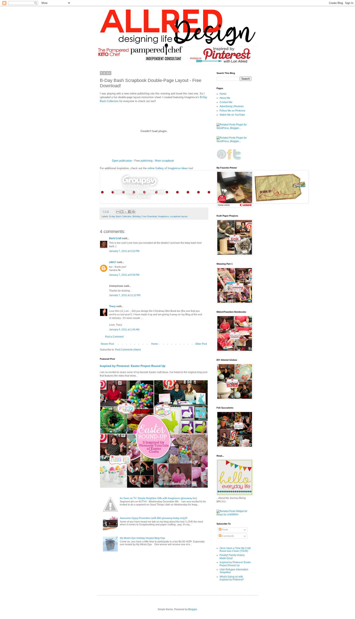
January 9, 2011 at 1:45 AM (124, 329)
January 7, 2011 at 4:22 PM (124, 251)
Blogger (192, 609)
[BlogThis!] (122, 212)
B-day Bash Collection (120, 216)
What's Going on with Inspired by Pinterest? (232, 578)
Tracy (112, 306)
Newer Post (107, 343)
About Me (225, 97)
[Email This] (118, 212)
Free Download (149, 216)
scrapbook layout (178, 216)
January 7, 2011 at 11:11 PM (124, 295)
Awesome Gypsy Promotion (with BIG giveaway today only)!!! (153, 518)
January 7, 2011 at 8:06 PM (124, 274)
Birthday (137, 216)
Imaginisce (163, 216)
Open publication (122, 160)
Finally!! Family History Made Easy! (232, 556)
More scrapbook (164, 160)
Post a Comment (114, 336)
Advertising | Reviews (232, 106)
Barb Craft (115, 238)
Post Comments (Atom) (128, 349)
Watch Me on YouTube (232, 114)
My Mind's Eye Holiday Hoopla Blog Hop (142, 538)
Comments (227, 536)
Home (154, 343)
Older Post (201, 343)
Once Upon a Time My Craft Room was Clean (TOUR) (235, 549)
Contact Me (226, 102)
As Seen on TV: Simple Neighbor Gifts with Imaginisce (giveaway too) (158, 498)
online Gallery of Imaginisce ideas (168, 168)
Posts (224, 529)
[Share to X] (126, 212)
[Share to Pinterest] (133, 212)
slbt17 (112, 262)
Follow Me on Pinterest (232, 110)
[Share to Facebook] (130, 212)
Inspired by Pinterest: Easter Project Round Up (132, 365)
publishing (146, 160)
